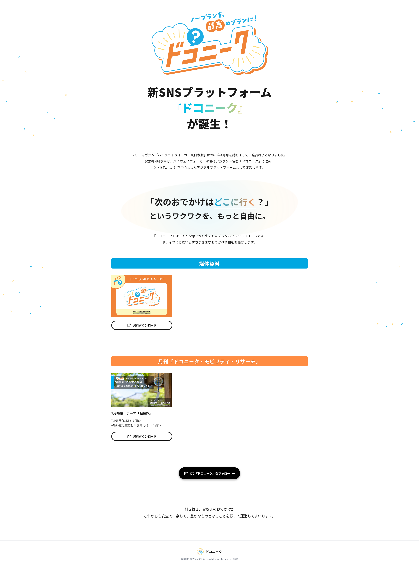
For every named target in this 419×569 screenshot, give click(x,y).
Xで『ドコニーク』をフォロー (212, 473)
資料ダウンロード (145, 325)
